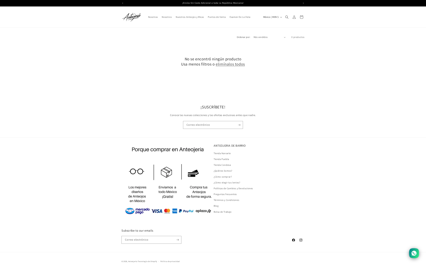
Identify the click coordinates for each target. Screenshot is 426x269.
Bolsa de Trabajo (223, 211)
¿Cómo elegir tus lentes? (227, 182)
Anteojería (132, 261)
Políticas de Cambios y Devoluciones (233, 188)
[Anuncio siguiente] (303, 3)
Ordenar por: (243, 37)
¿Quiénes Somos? (223, 170)
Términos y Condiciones (226, 200)
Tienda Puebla (221, 158)
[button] (287, 17)
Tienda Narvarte (222, 153)
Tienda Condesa (222, 164)
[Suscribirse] (239, 125)
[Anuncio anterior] (122, 3)
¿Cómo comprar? (223, 176)
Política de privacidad (170, 261)
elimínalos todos (230, 64)
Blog (216, 205)
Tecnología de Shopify (147, 261)
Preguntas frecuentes (225, 194)
